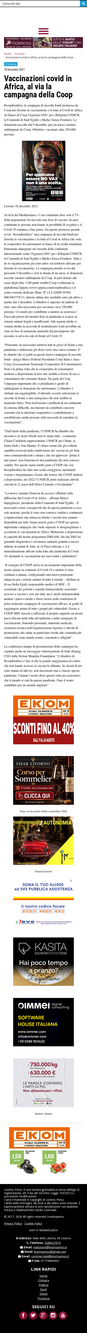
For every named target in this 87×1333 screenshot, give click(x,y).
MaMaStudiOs (48, 1230)
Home (7, 53)
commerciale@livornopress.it (50, 1256)
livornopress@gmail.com (50, 1252)
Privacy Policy (13, 1223)
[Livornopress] (43, 18)
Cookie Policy (33, 1223)
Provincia (44, 1298)
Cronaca (19, 53)
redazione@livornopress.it (50, 1247)
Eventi (44, 1294)
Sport (43, 1289)
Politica (43, 1285)
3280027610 (53, 1243)
